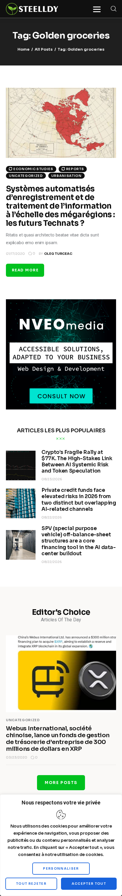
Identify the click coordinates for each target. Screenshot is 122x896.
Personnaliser (61, 868)
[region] (61, 845)
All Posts (44, 49)
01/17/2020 (15, 254)
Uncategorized (26, 176)
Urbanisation (66, 176)
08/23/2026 (51, 479)
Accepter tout (89, 883)
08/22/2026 (51, 517)
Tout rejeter (31, 883)
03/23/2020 (16, 757)
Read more (25, 270)
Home (23, 49)
